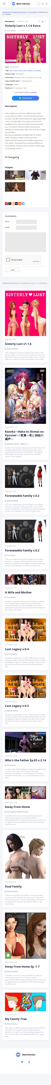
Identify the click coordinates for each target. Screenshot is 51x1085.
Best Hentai (23, 3)
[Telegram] (23, 203)
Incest (20, 70)
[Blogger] (13, 203)
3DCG (15, 70)
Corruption (37, 70)
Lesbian (30, 70)
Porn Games (32, 12)
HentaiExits (9, 21)
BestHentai (28, 1054)
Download (27, 98)
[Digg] (16, 203)
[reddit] (19, 203)
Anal (24, 70)
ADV (11, 70)
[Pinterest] (6, 203)
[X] (9, 203)
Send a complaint (30, 92)
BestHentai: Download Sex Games (14, 12)
